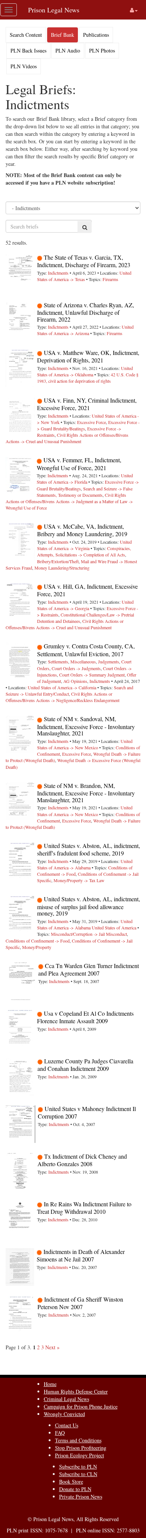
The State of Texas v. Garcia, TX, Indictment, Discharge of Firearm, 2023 (83, 261)
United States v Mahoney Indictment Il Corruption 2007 (87, 1112)
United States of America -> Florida (85, 478)
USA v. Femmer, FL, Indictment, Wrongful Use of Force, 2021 (79, 463)
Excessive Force (91, 422)
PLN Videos (23, 66)
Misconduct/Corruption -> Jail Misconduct (89, 934)
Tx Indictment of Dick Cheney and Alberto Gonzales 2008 (82, 1160)
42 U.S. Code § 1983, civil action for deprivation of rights (88, 377)
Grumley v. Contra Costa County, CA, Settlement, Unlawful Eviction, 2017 (86, 649)
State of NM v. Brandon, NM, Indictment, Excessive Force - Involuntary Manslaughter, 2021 (86, 793)
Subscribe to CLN (78, 1474)
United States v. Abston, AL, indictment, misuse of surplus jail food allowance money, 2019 (88, 906)
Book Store (71, 1481)
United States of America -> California (62, 687)
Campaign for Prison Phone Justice (81, 1406)
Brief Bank (62, 34)
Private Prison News (80, 1496)
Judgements (108, 661)
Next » (52, 1347)
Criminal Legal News (66, 1399)
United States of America (114, 928)
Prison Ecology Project (79, 1455)
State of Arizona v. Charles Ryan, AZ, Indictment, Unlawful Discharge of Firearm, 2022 (85, 312)
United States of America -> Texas (84, 276)
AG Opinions (75, 681)
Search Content (26, 34)
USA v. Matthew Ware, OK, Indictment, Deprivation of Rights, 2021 (88, 356)
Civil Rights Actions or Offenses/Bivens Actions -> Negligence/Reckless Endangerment (62, 697)
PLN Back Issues (28, 50)
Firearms (110, 279)
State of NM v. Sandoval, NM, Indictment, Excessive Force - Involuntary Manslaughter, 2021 (86, 726)
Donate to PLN (75, 1489)
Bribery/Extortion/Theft (58, 561)
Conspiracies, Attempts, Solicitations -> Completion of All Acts (84, 551)
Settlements (58, 661)
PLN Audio (67, 50)
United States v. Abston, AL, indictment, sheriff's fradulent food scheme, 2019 (88, 849)
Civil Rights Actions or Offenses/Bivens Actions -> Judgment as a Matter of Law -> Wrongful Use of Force (69, 501)
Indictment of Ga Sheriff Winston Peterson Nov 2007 (80, 1303)
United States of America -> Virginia (84, 545)
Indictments (58, 273)
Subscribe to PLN (78, 1466)
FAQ (60, 1432)
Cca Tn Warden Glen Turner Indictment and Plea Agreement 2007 (88, 969)
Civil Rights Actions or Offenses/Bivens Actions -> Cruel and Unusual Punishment (67, 438)
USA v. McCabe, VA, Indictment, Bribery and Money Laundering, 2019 (82, 530)
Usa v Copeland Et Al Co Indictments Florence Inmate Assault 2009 (85, 1017)
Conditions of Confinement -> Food (38, 941)
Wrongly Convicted (64, 1414)
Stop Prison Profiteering (80, 1447)
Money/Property (36, 947)
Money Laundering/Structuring (61, 568)
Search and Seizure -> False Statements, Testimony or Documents (85, 492)
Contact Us (66, 1425)
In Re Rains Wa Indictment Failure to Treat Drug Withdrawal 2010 (84, 1207)
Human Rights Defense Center (76, 1391)
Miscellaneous (83, 661)
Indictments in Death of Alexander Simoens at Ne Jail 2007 (81, 1255)
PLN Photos (102, 50)
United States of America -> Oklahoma (85, 371)
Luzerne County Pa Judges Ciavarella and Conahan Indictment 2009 (85, 1064)
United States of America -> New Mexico (85, 744)
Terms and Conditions (78, 1440)
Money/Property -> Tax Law (79, 880)
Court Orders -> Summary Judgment (92, 675)
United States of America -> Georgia (85, 605)
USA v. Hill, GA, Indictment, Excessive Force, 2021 (87, 590)
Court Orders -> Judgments (76, 668)
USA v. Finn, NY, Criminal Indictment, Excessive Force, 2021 (87, 404)
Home (50, 1384)
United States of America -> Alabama (85, 864)
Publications (96, 34)
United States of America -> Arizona (85, 330)
